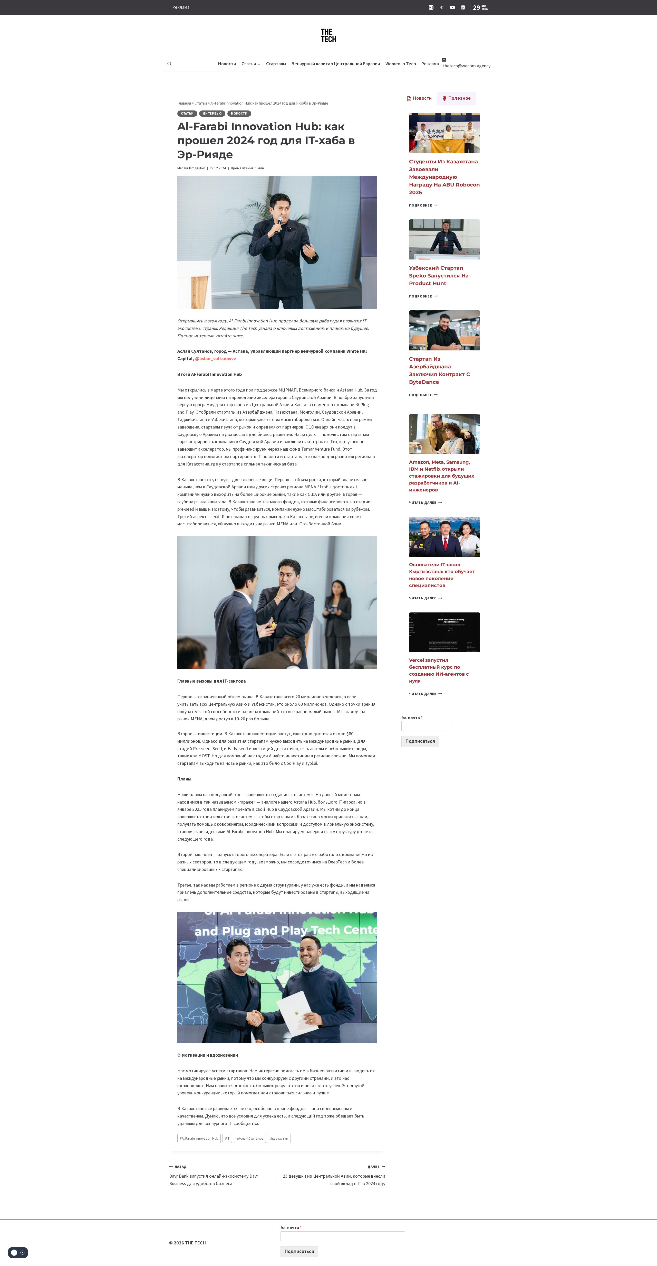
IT (227, 1138)
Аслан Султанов (250, 1138)
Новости (227, 64)
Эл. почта (411, 717)
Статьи (201, 103)
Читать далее (425, 502)
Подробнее (423, 205)
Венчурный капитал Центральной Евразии (336, 64)
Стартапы (276, 64)
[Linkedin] (463, 7)
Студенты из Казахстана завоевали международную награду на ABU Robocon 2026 (444, 177)
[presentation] (444, 133)
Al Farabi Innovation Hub (199, 1138)
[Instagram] (431, 7)
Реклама (180, 7)
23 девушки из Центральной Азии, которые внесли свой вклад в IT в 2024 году (334, 1175)
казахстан (279, 1138)
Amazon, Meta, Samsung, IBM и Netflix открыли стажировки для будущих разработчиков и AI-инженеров (441, 476)
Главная (184, 103)
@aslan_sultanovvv (215, 358)
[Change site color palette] (18, 1252)
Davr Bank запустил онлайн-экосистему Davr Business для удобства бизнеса (213, 1175)
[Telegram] (441, 7)
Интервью (212, 113)
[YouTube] (452, 7)
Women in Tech (400, 64)
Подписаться (420, 741)
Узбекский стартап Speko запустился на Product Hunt (439, 275)
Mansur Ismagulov (191, 168)
